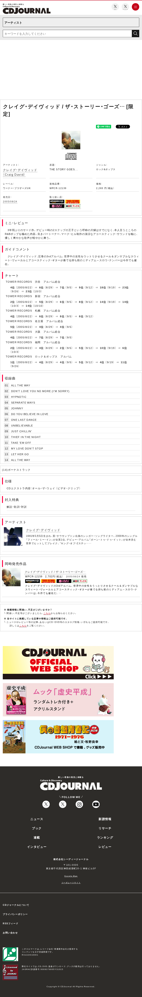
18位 (103, 287)
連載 (37, 837)
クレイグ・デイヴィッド (43, 530)
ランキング (105, 837)
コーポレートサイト (71, 882)
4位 (12, 287)
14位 (103, 302)
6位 (41, 287)
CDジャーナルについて (16, 904)
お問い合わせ (10, 932)
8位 (81, 302)
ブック (37, 828)
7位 (62, 287)
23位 (125, 287)
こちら (47, 613)
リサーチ (105, 828)
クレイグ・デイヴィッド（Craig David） (20, 172)
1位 (12, 362)
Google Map (71, 875)
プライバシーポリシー (15, 914)
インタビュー (37, 846)
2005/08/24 (10, 201)
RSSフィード (10, 923)
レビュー (105, 846)
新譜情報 (105, 819)
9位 (81, 287)
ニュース (36, 819)
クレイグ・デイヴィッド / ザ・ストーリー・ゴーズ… (55, 571)
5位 (41, 302)
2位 (12, 302)
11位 (124, 362)
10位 (103, 348)
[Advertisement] (71, 70)
